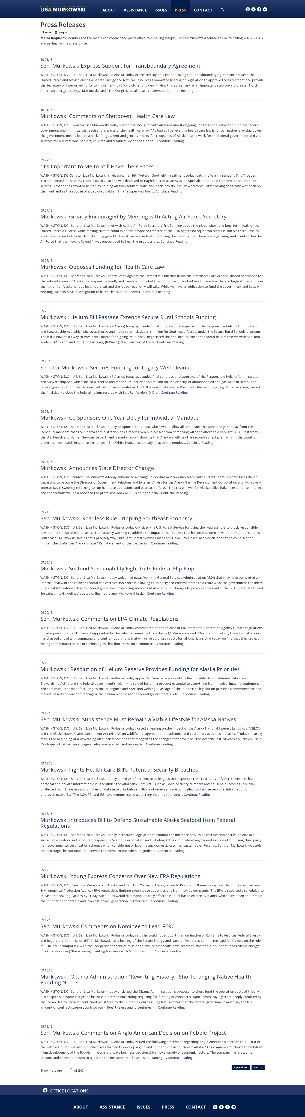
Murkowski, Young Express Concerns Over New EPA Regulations (120, 876)
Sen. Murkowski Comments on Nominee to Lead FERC (107, 926)
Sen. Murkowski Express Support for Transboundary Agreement (120, 65)
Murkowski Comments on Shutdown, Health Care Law (107, 116)
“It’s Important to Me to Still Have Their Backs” (97, 166)
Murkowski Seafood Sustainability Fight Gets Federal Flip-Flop (117, 568)
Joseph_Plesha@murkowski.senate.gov (194, 38)
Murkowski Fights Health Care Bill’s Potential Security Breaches (119, 769)
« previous (240, 1067)
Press (180, 10)
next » (258, 1067)
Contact (203, 10)
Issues (160, 10)
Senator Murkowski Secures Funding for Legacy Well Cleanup (116, 367)
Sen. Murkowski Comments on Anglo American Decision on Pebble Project (133, 1032)
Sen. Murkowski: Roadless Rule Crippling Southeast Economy (116, 518)
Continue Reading (179, 90)
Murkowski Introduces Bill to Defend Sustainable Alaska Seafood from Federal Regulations (137, 822)
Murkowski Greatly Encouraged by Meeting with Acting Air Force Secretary (133, 216)
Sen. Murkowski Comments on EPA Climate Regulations (109, 618)
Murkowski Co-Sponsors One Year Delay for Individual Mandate (119, 417)
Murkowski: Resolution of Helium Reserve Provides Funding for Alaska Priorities (140, 669)
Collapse (62, 32)
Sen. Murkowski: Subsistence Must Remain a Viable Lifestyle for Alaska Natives (138, 719)
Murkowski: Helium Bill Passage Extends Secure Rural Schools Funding (128, 317)
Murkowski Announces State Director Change (97, 468)
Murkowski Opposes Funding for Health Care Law (102, 266)
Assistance (135, 10)
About (109, 10)
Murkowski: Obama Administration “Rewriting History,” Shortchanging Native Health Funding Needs (145, 979)
